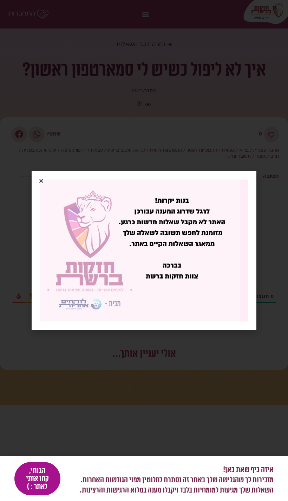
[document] (144, 250)
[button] (41, 180)
